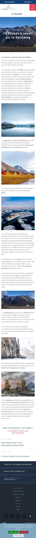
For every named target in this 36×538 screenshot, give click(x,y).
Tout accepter (13, 532)
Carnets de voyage (18, 494)
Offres (18, 503)
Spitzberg (23, 140)
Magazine (18, 500)
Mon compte (27, 2)
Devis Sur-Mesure (10, 2)
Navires (18, 497)
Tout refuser (23, 532)
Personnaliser (18, 535)
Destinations (18, 488)
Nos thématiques (18, 491)
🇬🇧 (18, 509)
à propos (18, 506)
